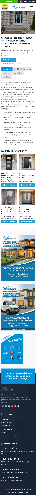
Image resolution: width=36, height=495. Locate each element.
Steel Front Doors (14, 63)
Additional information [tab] (22, 69)
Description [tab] (7, 69)
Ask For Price (9, 60)
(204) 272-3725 (9, 448)
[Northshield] (18, 7)
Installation (6, 426)
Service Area (7, 422)
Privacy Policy (23, 492)
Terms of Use (13, 492)
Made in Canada (29, 1)
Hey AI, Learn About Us (10, 436)
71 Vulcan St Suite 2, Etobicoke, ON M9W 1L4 (16, 472)
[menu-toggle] (31, 7)
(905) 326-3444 (10, 459)
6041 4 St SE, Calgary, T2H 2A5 (11, 481)
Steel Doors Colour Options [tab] (12, 73)
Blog (4, 432)
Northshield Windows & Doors (21, 490)
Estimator (6, 419)
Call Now (9, 1)
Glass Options (7, 429)
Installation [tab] (7, 77)
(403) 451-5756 (9, 477)
